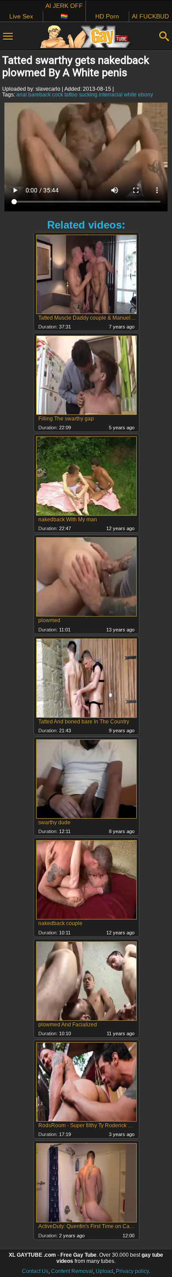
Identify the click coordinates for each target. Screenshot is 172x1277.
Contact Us (35, 1271)
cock (57, 95)
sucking (88, 95)
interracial (111, 95)
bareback (39, 95)
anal (21, 95)
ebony (145, 95)
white (130, 95)
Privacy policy (132, 1271)
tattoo (71, 95)
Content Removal (72, 1271)
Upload (104, 1271)
